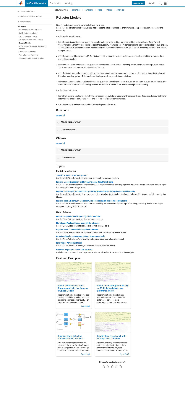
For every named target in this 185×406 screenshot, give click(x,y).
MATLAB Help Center (36, 3)
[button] (160, 3)
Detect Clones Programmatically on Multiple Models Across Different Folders (112, 288)
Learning (68, 3)
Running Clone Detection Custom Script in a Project (70, 337)
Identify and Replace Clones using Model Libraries (77, 223)
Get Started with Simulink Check (30, 30)
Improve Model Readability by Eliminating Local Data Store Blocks (84, 182)
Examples (76, 10)
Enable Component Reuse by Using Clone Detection (78, 216)
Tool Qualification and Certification (31, 58)
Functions (89, 10)
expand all (60, 115)
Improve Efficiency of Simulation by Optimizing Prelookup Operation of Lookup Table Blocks (95, 191)
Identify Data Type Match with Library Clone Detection (111, 337)
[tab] (112, 123)
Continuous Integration (27, 52)
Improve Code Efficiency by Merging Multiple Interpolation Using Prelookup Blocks (91, 201)
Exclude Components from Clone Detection (74, 249)
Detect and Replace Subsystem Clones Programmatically (80, 236)
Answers (120, 10)
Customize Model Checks (28, 36)
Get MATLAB (138, 3)
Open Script (85, 306)
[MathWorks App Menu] (165, 3)
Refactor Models (25, 43)
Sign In (151, 3)
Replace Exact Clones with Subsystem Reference (77, 230)
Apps (100, 10)
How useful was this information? (112, 362)
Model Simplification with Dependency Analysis (33, 47)
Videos (109, 10)
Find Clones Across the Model (69, 243)
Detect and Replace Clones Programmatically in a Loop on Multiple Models (73, 288)
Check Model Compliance (28, 33)
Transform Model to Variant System (71, 175)
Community (55, 3)
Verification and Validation (28, 55)
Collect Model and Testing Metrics (31, 40)
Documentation (61, 10)
